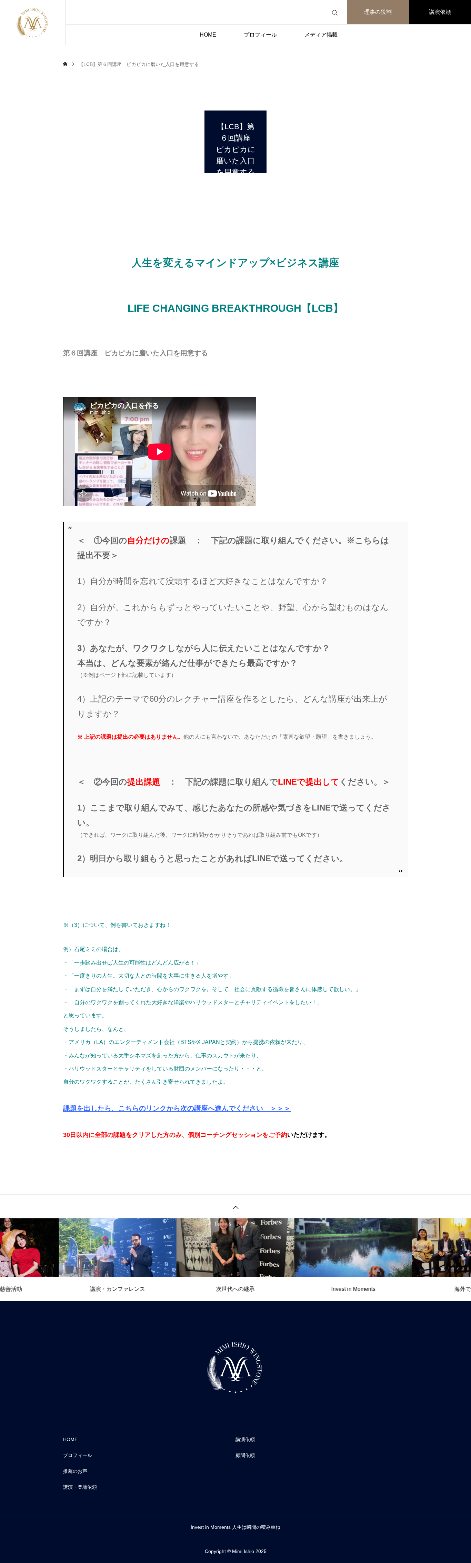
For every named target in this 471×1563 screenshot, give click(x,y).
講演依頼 (440, 12)
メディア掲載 (321, 35)
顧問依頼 (245, 1455)
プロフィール (260, 35)
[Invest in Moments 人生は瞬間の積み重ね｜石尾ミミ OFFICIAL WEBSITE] (33, 22)
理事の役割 (378, 12)
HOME (208, 35)
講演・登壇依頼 (80, 1487)
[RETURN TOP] (235, 1206)
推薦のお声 (75, 1471)
